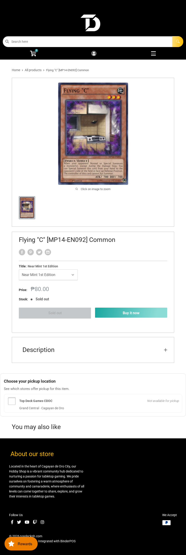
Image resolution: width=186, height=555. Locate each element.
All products (33, 70)
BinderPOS (68, 541)
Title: (38, 266)
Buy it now (131, 313)
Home (16, 70)
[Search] (177, 41)
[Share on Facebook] (22, 252)
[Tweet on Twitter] (39, 252)
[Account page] (93, 54)
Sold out (55, 313)
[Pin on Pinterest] (30, 252)
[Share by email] (48, 252)
